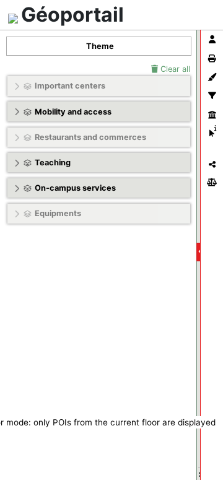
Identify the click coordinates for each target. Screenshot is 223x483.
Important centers (70, 85)
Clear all (174, 69)
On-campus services (75, 188)
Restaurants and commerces (90, 137)
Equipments (58, 213)
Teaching (53, 162)
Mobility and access (73, 111)
